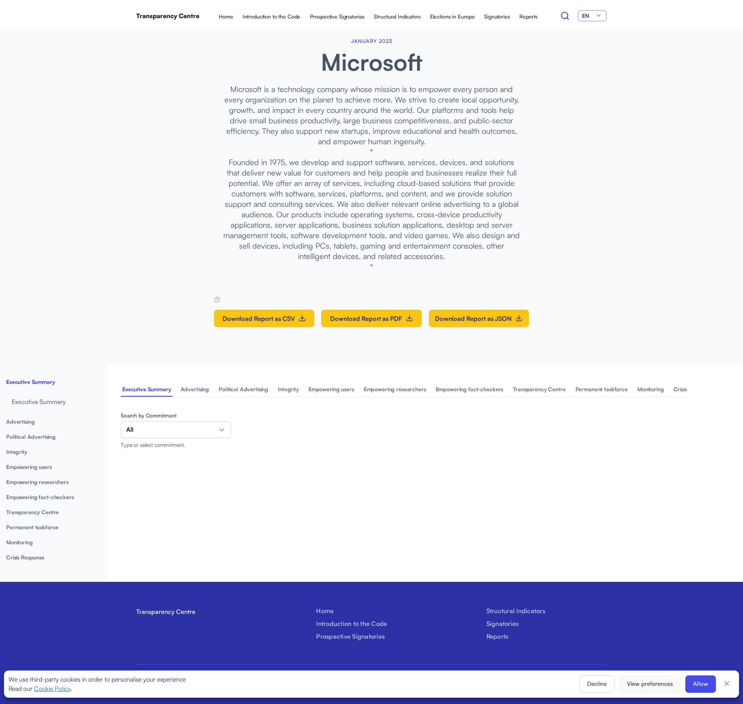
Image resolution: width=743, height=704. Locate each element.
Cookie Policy (52, 688)
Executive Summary (146, 389)
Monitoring (650, 389)
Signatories (497, 16)
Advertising (195, 389)
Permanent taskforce (601, 389)
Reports (528, 16)
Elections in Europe (452, 16)
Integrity (288, 389)
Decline (597, 683)
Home (226, 16)
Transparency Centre (167, 16)
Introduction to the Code (272, 16)
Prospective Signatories (337, 16)
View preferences (650, 683)
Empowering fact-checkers (469, 389)
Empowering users (331, 389)
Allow (700, 683)
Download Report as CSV (259, 318)
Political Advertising (243, 389)
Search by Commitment (148, 415)
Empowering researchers (395, 389)
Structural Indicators (397, 16)
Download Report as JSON (473, 318)
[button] (727, 683)
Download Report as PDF (366, 318)
